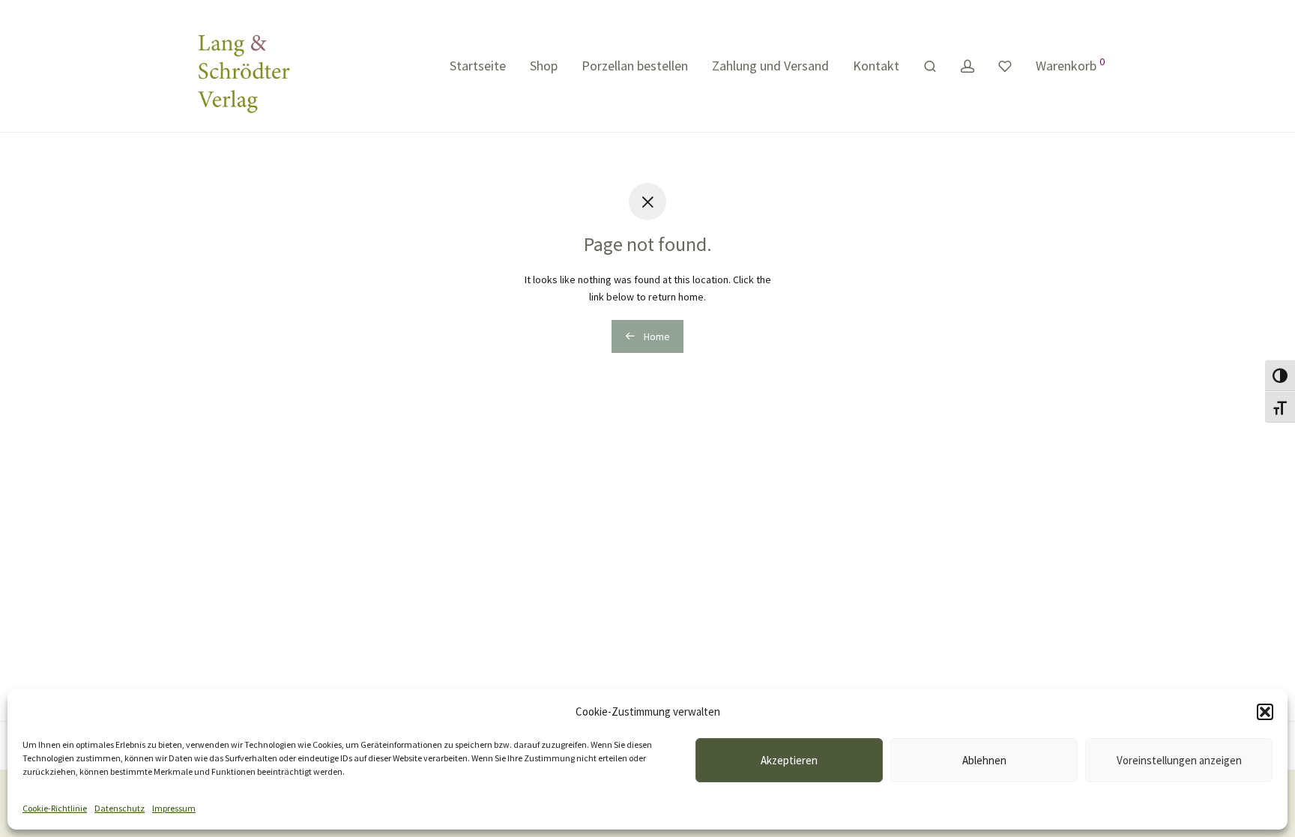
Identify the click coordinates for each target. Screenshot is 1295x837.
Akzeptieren (789, 760)
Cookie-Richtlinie (54, 808)
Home (656, 336)
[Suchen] (930, 66)
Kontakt (876, 65)
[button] (1265, 711)
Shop (544, 65)
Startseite (478, 65)
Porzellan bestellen (635, 65)
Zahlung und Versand (770, 65)
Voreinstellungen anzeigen (1179, 760)
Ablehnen (984, 760)
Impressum (174, 808)
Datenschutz (119, 808)
